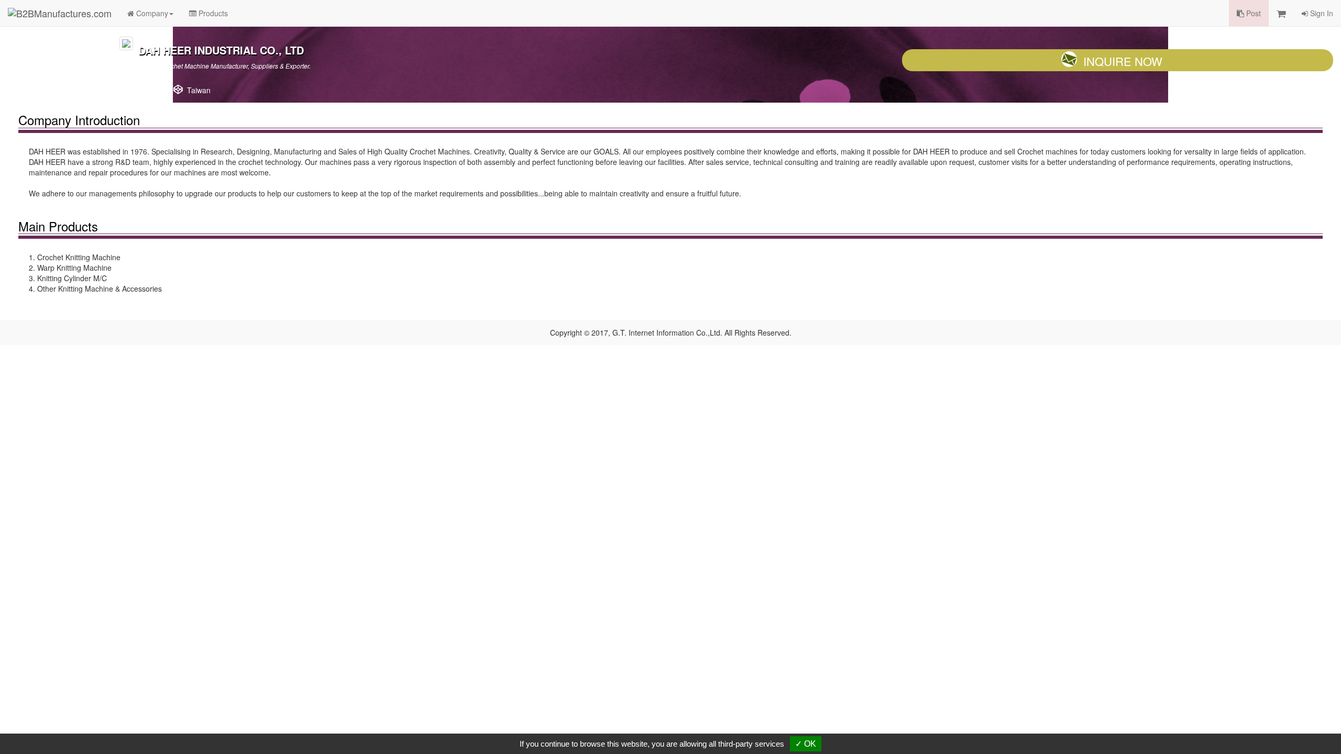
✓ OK (805, 743)
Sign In (1320, 13)
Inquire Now (1122, 61)
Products (212, 13)
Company (151, 13)
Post (1252, 13)
